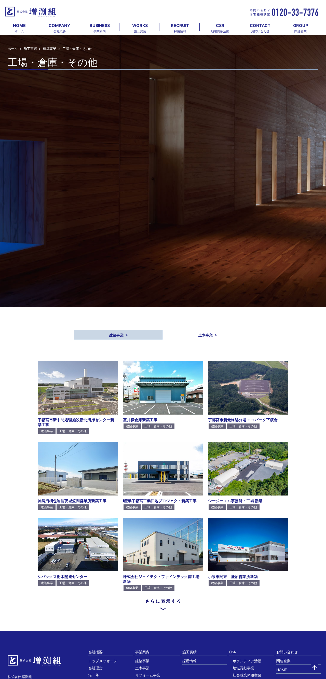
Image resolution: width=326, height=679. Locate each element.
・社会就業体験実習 (245, 675)
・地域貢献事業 (241, 668)
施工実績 (30, 49)
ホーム (13, 49)
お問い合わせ (287, 652)
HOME (19, 28)
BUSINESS (100, 28)
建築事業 (49, 49)
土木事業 (142, 668)
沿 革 (93, 675)
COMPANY (59, 28)
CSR (220, 28)
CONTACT (260, 28)
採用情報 (189, 661)
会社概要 (95, 652)
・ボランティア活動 (245, 661)
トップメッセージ (102, 661)
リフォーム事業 (147, 675)
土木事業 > (207, 335)
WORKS (140, 28)
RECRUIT (180, 28)
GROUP (300, 28)
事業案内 (142, 652)
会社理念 (95, 668)
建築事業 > (118, 335)
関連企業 (283, 661)
